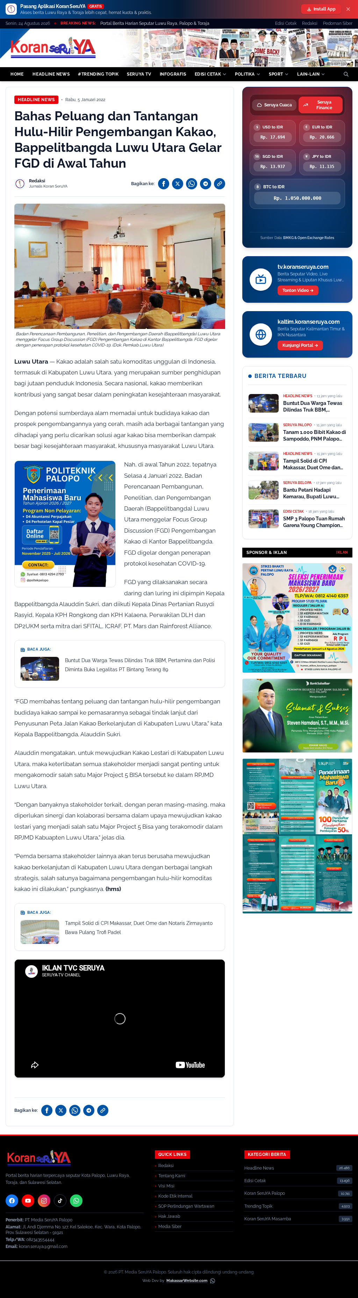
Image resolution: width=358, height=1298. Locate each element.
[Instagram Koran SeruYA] (44, 1200)
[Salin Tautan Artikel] (219, 183)
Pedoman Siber (337, 23)
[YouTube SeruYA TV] (28, 1200)
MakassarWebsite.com (186, 1280)
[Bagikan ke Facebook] (163, 183)
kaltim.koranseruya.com (308, 321)
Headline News (36, 99)
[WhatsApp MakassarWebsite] (212, 1281)
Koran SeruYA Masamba (267, 1218)
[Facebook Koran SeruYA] (12, 1200)
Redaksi (309, 23)
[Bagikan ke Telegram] (205, 183)
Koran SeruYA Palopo (264, 1193)
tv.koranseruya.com (303, 267)
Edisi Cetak (285, 23)
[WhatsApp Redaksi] (76, 1200)
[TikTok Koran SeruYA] (60, 1200)
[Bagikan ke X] (177, 183)
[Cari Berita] (346, 74)
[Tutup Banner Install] (348, 9)
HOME (16, 74)
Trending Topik (258, 1206)
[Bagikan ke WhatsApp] (191, 183)
